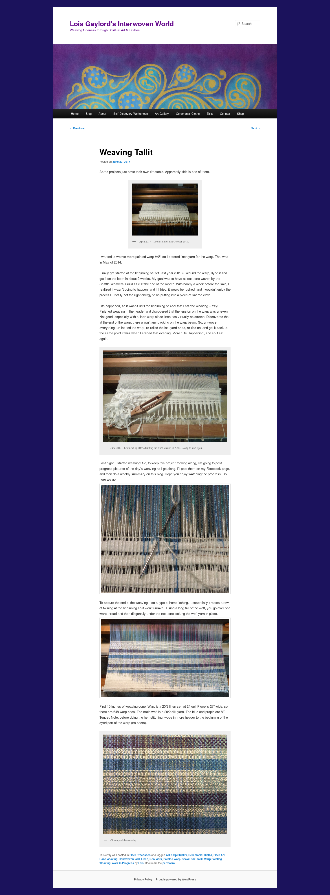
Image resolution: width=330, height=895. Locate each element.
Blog (89, 113)
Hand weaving (108, 859)
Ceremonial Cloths (188, 113)
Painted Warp (171, 859)
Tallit (210, 113)
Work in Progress (123, 863)
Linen (144, 859)
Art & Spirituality (176, 855)
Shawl (185, 859)
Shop (240, 113)
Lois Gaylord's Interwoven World (122, 23)
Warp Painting (213, 859)
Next (255, 128)
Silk (193, 859)
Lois (141, 863)
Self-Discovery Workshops (130, 113)
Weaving (104, 863)
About (102, 113)
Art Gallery (162, 113)
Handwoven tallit (129, 859)
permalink (169, 863)
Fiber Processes (140, 855)
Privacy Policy (143, 879)
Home (75, 113)
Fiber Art (219, 855)
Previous (77, 128)
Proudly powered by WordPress (176, 879)
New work (156, 859)
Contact (225, 113)
